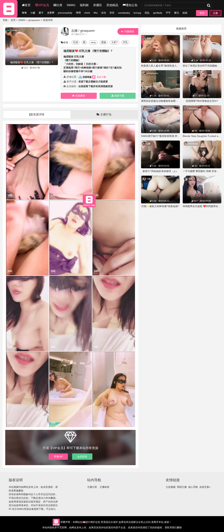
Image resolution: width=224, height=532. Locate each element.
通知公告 (132, 5)
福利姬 (84, 5)
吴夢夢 (50, 12)
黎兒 (176, 12)
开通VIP (58, 456)
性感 (75, 42)
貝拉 (147, 12)
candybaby (124, 12)
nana (149, 108)
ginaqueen (34, 20)
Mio (96, 12)
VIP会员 (43, 5)
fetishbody (193, 143)
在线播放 (80, 95)
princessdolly (65, 12)
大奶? (114, 42)
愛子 (41, 12)
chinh (87, 12)
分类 (59, 5)
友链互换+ (205, 487)
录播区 (97, 5)
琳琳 (24, 12)
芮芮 (190, 179)
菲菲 (112, 12)
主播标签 (104, 487)
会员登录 (82, 456)
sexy (93, 42)
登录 (202, 13)
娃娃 (185, 12)
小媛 (32, 12)
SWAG (71, 5)
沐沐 (103, 12)
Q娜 (148, 143)
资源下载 (119, 95)
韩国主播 (182, 487)
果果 (149, 38)
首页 (28, 5)
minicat (191, 73)
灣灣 (78, 12)
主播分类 (92, 487)
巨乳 (125, 42)
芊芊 (168, 12)
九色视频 (171, 487)
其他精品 (112, 5)
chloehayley (152, 73)
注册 (215, 13)
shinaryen (193, 38)
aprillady (157, 12)
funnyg (137, 12)
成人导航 (193, 487)
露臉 (103, 42)
